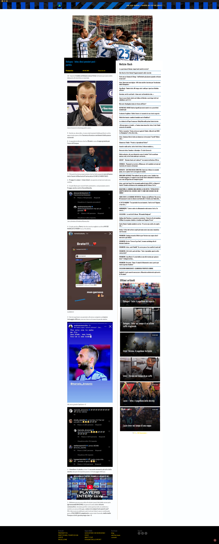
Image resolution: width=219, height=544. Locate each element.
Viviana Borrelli (101, 71)
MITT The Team (152, 6)
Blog (131, 6)
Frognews (144, 6)
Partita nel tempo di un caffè (68, 536)
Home (128, 6)
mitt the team (115, 535)
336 (138, 433)
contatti (114, 537)
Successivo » (143, 433)
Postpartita (69, 70)
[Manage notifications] (215, 540)
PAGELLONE (62, 539)
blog (112, 533)
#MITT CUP (89, 537)
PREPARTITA (62, 533)
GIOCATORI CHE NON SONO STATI (95, 534)
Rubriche (136, 6)
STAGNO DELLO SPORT (93, 539)
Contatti (159, 6)
